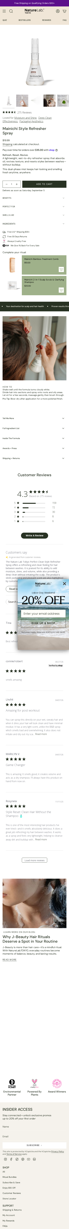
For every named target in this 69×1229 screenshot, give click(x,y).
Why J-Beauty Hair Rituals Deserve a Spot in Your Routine (30, 939)
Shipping (7, 144)
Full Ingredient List (11, 428)
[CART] (64, 11)
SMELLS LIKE (8, 215)
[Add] (61, 269)
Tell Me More (8, 418)
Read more (41, 734)
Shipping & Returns (12, 1210)
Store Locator (9, 1198)
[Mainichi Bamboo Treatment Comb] (12, 265)
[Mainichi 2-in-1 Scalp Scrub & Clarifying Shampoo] (12, 285)
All (4, 1171)
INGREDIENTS (9, 223)
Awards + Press (10, 448)
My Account (9, 1215)
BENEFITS (7, 198)
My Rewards (8, 1220)
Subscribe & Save (11, 1182)
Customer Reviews (12, 1193)
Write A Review (34, 535)
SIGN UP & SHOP (43, 623)
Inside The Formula (11, 438)
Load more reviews (35, 860)
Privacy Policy (57, 1151)
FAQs (5, 1226)
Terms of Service (14, 1154)
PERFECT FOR (9, 206)
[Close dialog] (64, 583)
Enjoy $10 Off (9, 1187)
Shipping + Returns (11, 458)
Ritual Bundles (10, 1177)
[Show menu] (4, 11)
